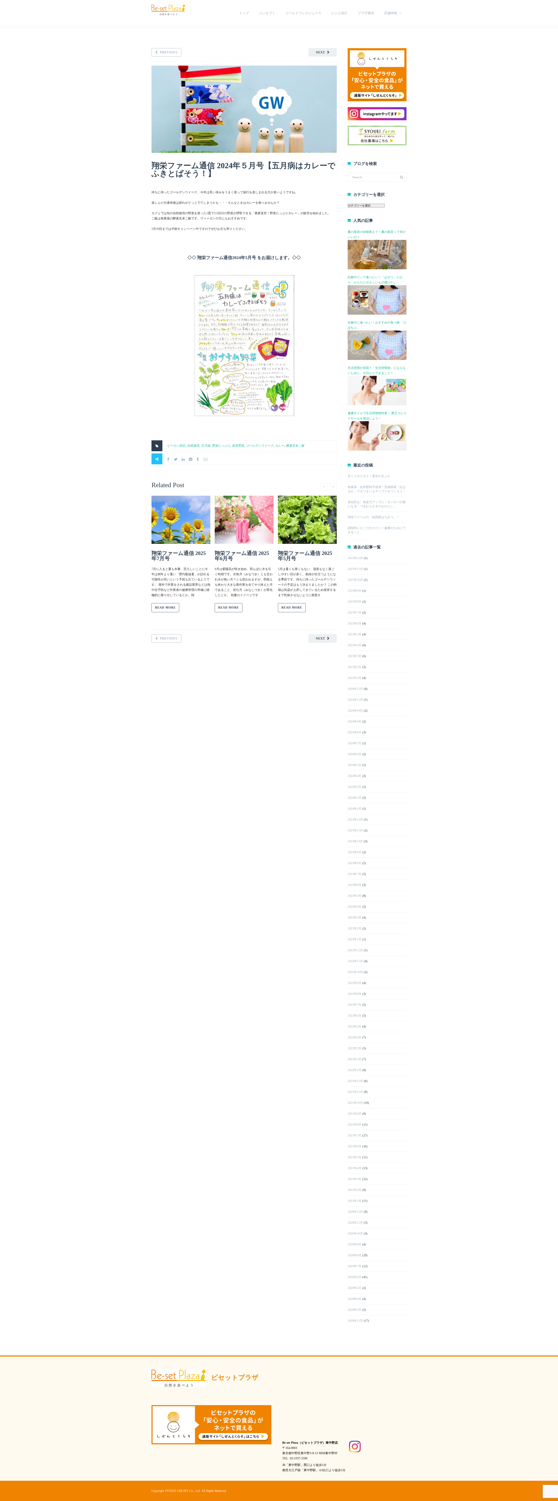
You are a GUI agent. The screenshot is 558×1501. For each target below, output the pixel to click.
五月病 (205, 445)
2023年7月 (354, 874)
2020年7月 (354, 1266)
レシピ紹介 (339, 13)
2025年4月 (354, 645)
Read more (165, 607)
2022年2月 (354, 1059)
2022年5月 (354, 1026)
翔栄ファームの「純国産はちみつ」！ (374, 517)
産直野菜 (238, 445)
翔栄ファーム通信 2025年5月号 (305, 555)
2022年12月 (355, 950)
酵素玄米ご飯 (295, 445)
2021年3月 (354, 1179)
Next (320, 52)
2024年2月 (354, 797)
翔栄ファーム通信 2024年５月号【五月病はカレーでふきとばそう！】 (243, 169)
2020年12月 (355, 1211)
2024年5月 (354, 765)
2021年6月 (354, 1146)
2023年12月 (355, 819)
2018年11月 (355, 1320)
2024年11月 (355, 699)
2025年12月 (355, 558)
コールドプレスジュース (303, 13)
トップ (244, 13)
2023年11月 (355, 830)
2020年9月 (354, 1244)
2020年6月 (354, 1277)
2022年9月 (354, 983)
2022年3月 (354, 1048)
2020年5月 (354, 1288)
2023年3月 (354, 917)
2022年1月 (354, 1070)
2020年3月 (354, 1309)
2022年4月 (354, 1037)
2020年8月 (354, 1255)
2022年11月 (355, 961)
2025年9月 (354, 590)
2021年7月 (354, 1135)
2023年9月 (354, 852)
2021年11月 (355, 1092)
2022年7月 (354, 1004)
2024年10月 (355, 710)
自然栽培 (193, 445)
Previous (168, 52)
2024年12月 (355, 688)
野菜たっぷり (221, 445)
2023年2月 (354, 928)
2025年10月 (355, 580)
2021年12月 (355, 1081)
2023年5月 (354, 895)
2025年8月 (354, 601)
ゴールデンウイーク (259, 445)
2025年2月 (354, 667)
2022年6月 (354, 1015)
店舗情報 (390, 13)
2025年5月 (354, 634)
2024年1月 (354, 808)
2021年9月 (354, 1113)
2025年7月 (354, 612)
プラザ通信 (366, 13)
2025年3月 (354, 656)
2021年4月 (354, 1168)
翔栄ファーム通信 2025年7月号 (178, 555)
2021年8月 (354, 1124)
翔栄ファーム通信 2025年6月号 (242, 555)
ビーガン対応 (176, 445)
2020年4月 (354, 1299)
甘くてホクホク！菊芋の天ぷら (369, 476)
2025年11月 (355, 569)
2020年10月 (355, 1233)
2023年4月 (354, 906)
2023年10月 (355, 841)
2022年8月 (354, 994)
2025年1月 (354, 678)
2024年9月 (354, 721)
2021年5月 (354, 1157)
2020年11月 (355, 1222)
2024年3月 (354, 787)
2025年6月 (354, 623)
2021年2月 (354, 1190)
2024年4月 (354, 776)
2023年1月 (354, 939)
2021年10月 (355, 1102)
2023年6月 (354, 885)
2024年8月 (354, 732)
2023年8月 (354, 863)
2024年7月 (354, 743)
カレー (279, 445)
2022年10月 (355, 972)
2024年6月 (354, 754)
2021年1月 (354, 1200)
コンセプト (267, 13)
